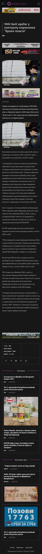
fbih (14, 351)
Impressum (29, 547)
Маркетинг (20, 547)
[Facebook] (6, 361)
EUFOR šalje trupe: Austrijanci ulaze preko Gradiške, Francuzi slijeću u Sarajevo (19, 445)
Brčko (6, 469)
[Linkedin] (16, 361)
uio (12, 354)
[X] (11, 361)
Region (6, 481)
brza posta (8, 349)
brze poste (8, 351)
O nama (12, 547)
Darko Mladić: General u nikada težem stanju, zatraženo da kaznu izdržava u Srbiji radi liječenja (20, 432)
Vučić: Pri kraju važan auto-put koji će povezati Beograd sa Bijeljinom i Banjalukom (19, 476)
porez (6, 354)
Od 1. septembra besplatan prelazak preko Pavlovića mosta (19, 388)
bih (10, 346)
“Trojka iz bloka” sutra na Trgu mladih (19, 466)
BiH (3, 36)
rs (9, 354)
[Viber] (21, 361)
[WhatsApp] (26, 361)
